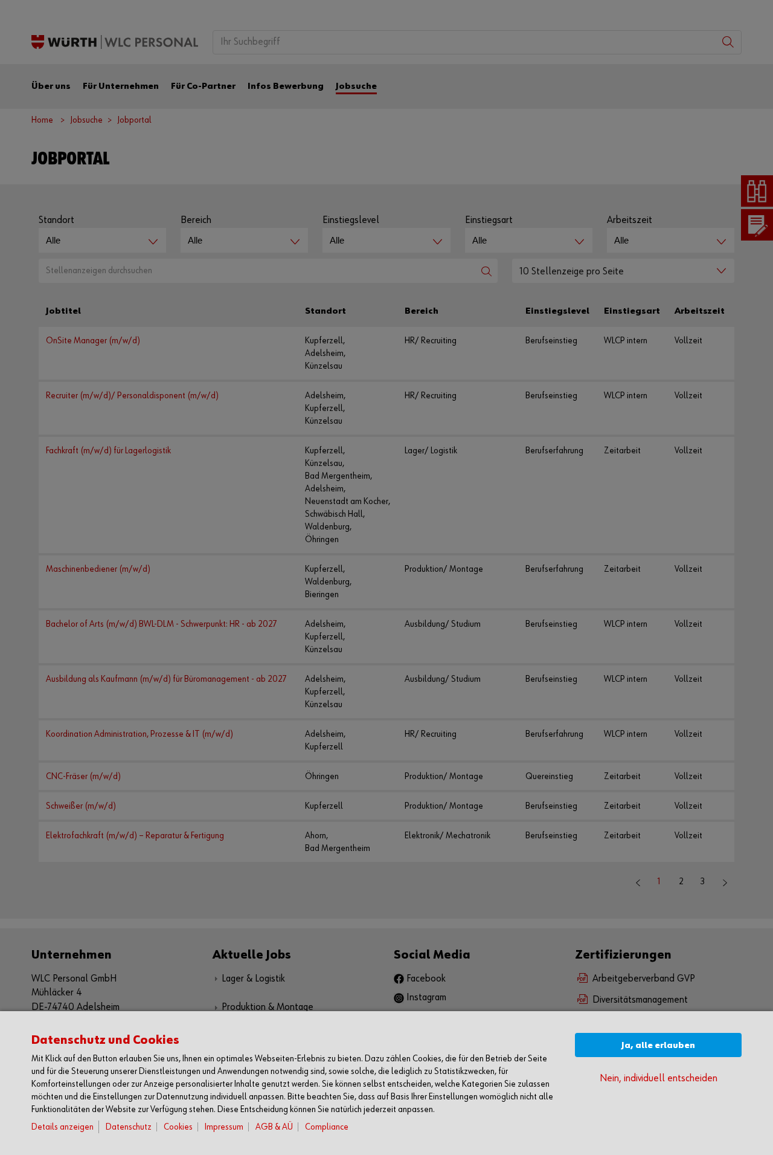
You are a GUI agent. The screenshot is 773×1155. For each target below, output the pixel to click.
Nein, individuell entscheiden (658, 1078)
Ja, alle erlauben (658, 1045)
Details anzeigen (62, 1126)
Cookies (178, 1126)
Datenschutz (129, 1126)
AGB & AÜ (274, 1126)
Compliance (326, 1126)
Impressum (224, 1126)
